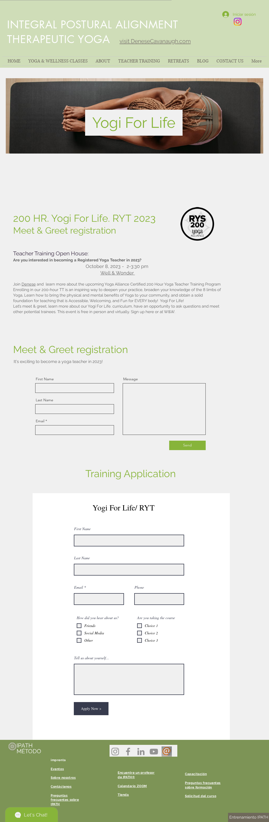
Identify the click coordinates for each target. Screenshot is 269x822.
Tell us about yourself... (91, 658)
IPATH (25, 745)
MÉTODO (29, 751)
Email (40, 421)
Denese (29, 284)
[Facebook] (128, 751)
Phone (139, 587)
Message (130, 379)
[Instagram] (115, 751)
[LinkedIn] (141, 751)
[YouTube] (154, 751)
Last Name (44, 400)
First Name (45, 379)
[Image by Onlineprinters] (167, 751)
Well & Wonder (117, 273)
